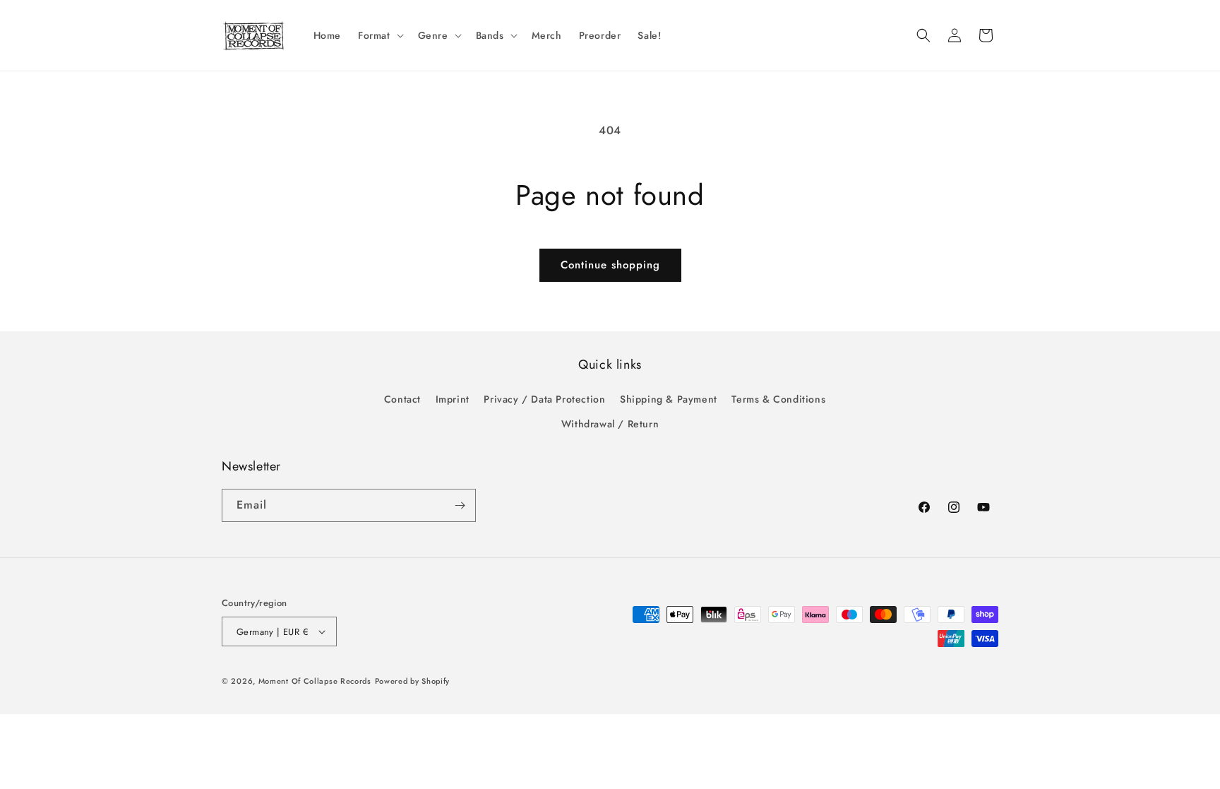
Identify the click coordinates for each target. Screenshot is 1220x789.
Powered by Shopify (412, 681)
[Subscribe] (459, 505)
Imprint (453, 399)
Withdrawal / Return (610, 424)
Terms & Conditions (778, 399)
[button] (379, 35)
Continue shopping (610, 265)
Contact (402, 399)
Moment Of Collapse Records (314, 681)
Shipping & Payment (668, 399)
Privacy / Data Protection (544, 399)
